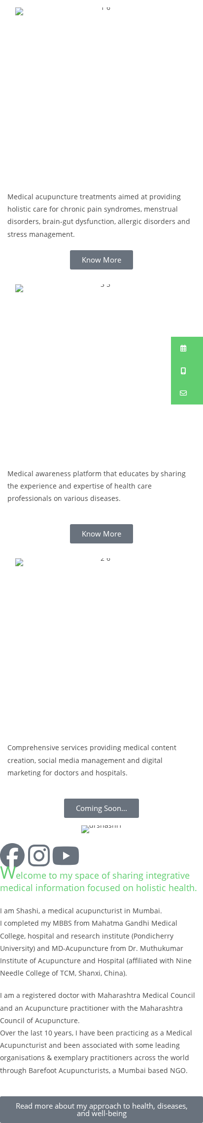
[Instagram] (39, 855)
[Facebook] (12, 855)
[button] (187, 348)
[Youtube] (65, 855)
